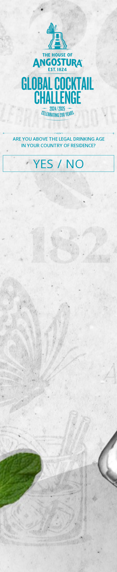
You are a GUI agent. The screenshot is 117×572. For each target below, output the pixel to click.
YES (43, 163)
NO (75, 163)
